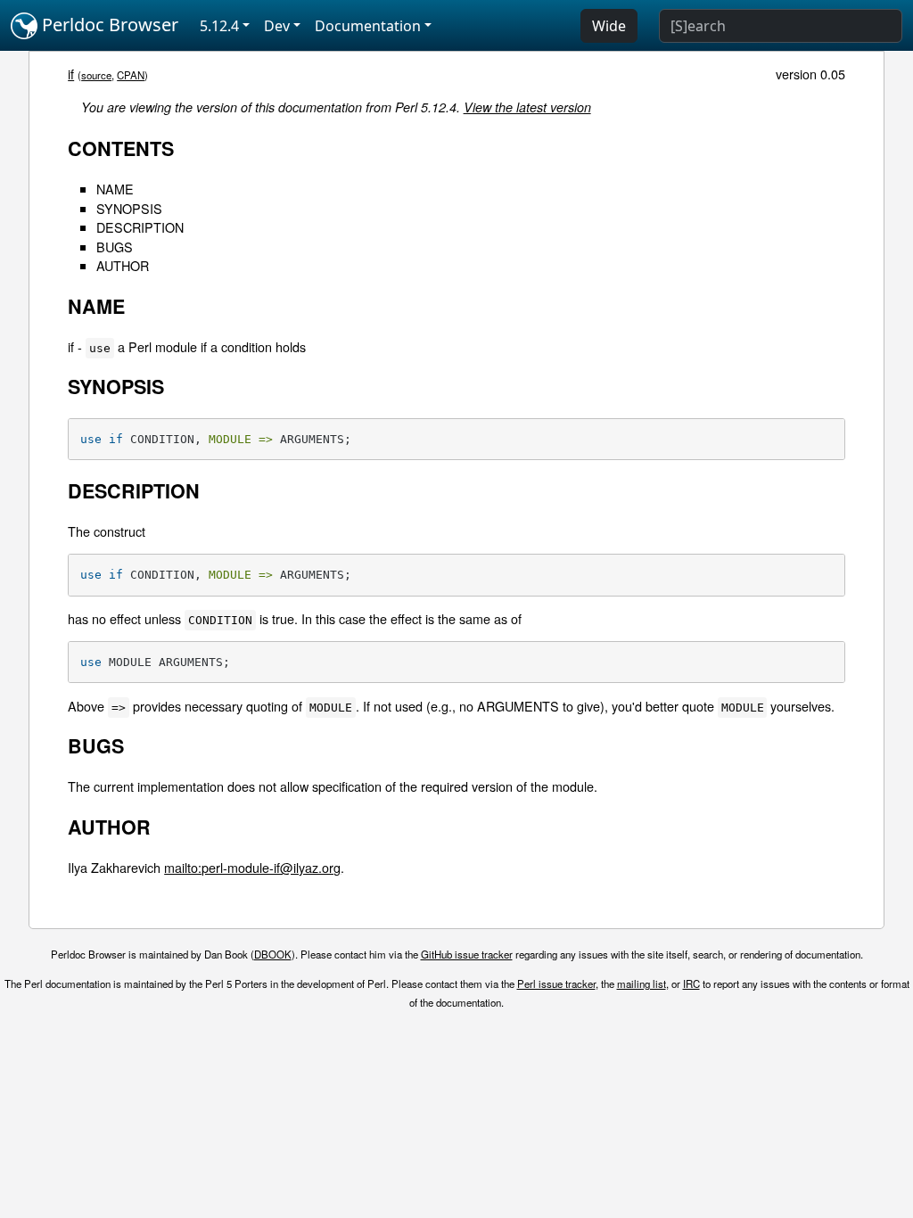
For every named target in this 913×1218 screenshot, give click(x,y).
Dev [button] (277, 26)
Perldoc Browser (107, 24)
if (71, 73)
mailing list (641, 983)
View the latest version (527, 107)
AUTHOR (122, 265)
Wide (609, 26)
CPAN (130, 75)
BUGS (114, 246)
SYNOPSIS (129, 208)
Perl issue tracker (556, 983)
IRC (691, 983)
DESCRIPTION (140, 227)
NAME (115, 188)
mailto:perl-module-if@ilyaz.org (252, 867)
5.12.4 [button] (219, 26)
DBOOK (273, 954)
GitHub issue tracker (467, 954)
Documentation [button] (368, 26)
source (96, 75)
